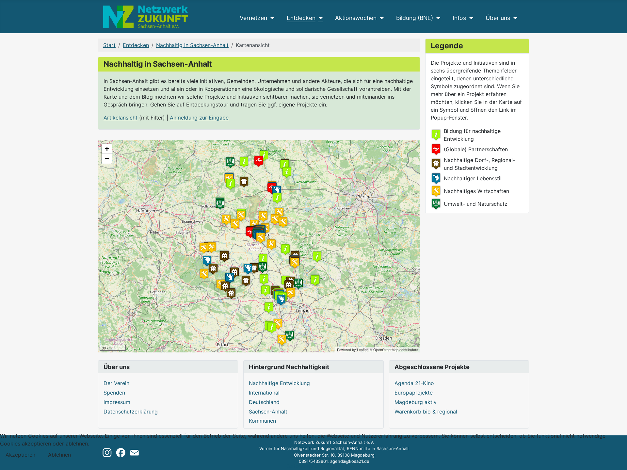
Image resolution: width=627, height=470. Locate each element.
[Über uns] (514, 18)
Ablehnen (59, 454)
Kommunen (262, 420)
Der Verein (116, 383)
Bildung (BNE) (414, 17)
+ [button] (107, 149)
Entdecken (301, 17)
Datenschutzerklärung (131, 411)
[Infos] (470, 18)
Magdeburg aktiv (415, 402)
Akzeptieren (20, 454)
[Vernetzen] (271, 18)
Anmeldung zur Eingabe (199, 117)
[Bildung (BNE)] (437, 18)
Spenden (114, 392)
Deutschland (264, 402)
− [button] (107, 158)
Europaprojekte (413, 392)
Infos (459, 17)
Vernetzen (253, 17)
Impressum (117, 402)
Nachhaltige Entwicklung (279, 383)
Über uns (498, 17)
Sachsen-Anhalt (268, 411)
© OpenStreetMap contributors (394, 349)
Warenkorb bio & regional (425, 411)
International (264, 392)
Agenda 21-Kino (414, 383)
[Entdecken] (319, 18)
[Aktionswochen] (381, 18)
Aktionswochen (356, 17)
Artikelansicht (120, 117)
